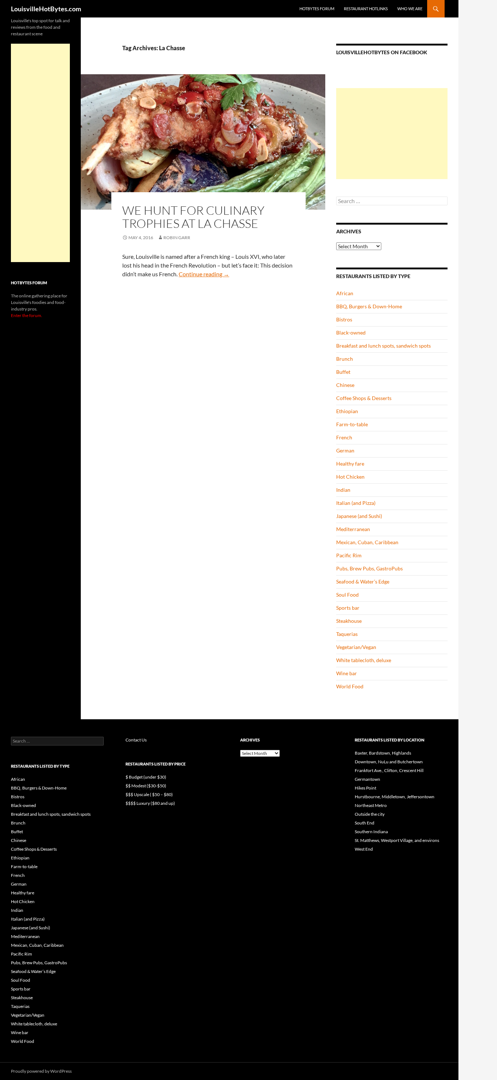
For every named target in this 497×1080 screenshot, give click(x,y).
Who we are (409, 8)
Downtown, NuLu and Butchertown (389, 761)
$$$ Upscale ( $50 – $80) (149, 794)
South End (364, 823)
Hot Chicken (350, 477)
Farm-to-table (352, 424)
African (344, 293)
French (344, 437)
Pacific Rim (349, 555)
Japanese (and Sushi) (359, 516)
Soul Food (347, 595)
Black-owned (351, 332)
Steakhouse (349, 621)
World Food (349, 686)
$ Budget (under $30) (146, 777)
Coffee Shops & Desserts (363, 398)
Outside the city (370, 814)
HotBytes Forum (316, 8)
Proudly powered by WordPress (41, 1071)
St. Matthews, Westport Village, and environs (397, 840)
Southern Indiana (371, 831)
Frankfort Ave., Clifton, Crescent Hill (389, 770)
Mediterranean (353, 529)
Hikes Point (365, 788)
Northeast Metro (371, 805)
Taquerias (347, 634)
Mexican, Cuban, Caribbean (367, 542)
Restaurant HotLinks (366, 8)
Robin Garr (176, 237)
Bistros (344, 319)
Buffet (343, 372)
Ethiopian (347, 411)
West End (364, 849)
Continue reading (204, 273)
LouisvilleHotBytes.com (46, 9)
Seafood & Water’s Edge (362, 581)
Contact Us (136, 740)
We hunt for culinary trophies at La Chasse (193, 217)
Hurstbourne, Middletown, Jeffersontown (394, 796)
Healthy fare (350, 463)
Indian (343, 490)
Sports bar (347, 608)
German (345, 450)
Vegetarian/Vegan (356, 647)
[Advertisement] (392, 133)
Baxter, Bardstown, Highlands (383, 753)
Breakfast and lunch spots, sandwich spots (383, 346)
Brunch (344, 359)
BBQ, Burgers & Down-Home (369, 306)
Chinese (345, 385)
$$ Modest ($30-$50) (146, 785)
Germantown (367, 779)
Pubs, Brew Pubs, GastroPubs (369, 568)
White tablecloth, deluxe (363, 660)
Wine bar (346, 673)
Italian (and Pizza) (355, 503)
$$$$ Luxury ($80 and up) (150, 803)
